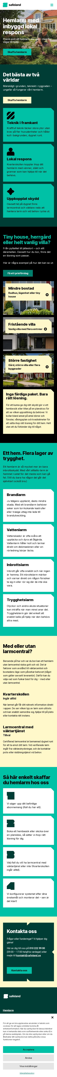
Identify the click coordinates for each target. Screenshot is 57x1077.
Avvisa (28, 1057)
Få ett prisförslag (18, 273)
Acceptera (28, 1049)
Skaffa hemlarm (17, 52)
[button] (52, 1017)
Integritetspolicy (27, 1073)
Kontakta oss (19, 970)
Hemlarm (8, 1010)
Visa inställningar (28, 1066)
